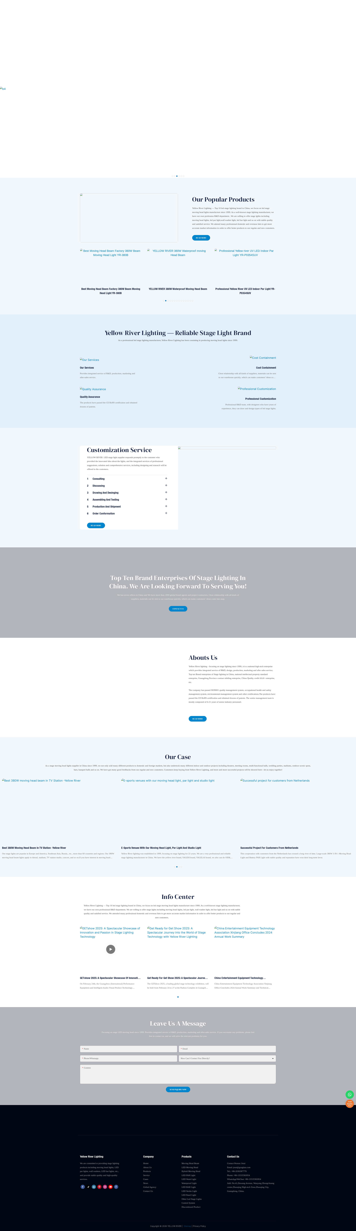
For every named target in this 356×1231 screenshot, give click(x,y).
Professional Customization (260, 398)
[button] (172, 176)
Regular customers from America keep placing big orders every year (278, 847)
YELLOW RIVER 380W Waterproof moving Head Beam (111, 288)
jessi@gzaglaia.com (248, 4)
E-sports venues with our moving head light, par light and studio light (42, 847)
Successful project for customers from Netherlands (150, 847)
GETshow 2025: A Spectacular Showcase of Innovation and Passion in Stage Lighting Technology (110, 978)
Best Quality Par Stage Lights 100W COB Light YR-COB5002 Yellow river (245, 291)
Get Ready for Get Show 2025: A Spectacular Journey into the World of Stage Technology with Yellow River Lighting (176, 978)
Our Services (87, 367)
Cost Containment (266, 367)
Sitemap (187, 1226)
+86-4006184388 (268, 4)
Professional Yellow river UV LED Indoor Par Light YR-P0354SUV (178, 291)
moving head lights (200, 212)
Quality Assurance (90, 396)
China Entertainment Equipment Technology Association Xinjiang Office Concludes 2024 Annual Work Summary (242, 978)
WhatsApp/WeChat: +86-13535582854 (244, 1179)
